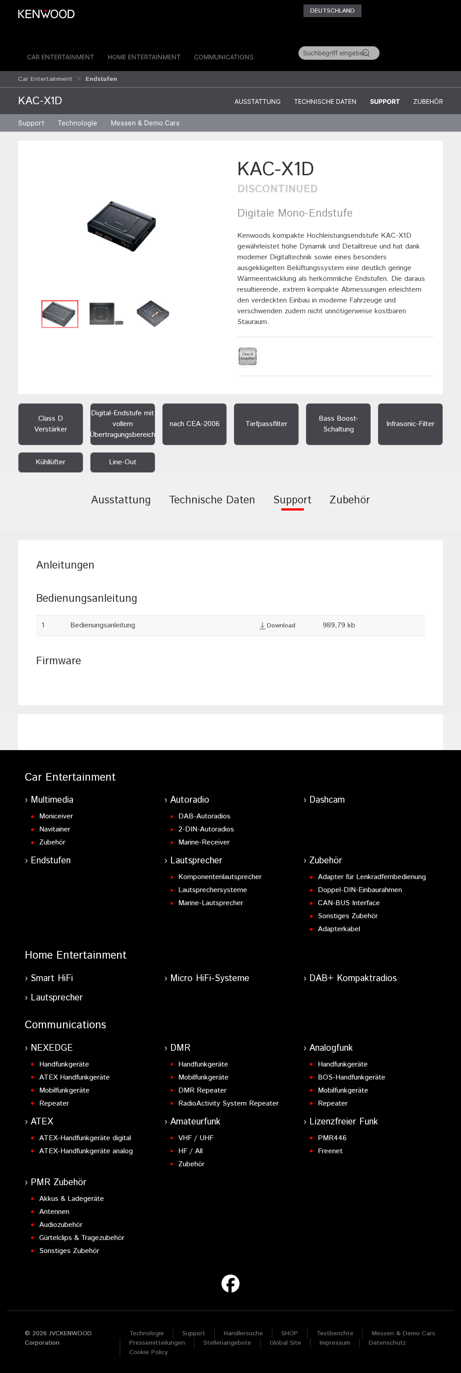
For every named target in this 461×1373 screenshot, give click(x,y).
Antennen (54, 1212)
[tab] (120, 506)
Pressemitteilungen (157, 1342)
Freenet (330, 1151)
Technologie (146, 1333)
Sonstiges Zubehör (348, 916)
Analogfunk (331, 1048)
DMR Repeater (202, 1090)
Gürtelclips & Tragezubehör (81, 1238)
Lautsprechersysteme (212, 890)
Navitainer (54, 829)
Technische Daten (325, 101)
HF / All (190, 1151)
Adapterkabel (339, 929)
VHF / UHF (195, 1138)
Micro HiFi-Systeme (209, 978)
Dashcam (327, 800)
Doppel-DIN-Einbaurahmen (360, 890)
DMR (180, 1048)
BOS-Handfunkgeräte (351, 1077)
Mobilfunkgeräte (64, 1090)
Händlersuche (243, 1333)
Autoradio (189, 800)
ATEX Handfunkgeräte (74, 1077)
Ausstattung (257, 101)
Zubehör (428, 101)
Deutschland (332, 10)
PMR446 (332, 1138)
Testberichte (334, 1333)
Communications (223, 57)
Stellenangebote (227, 1342)
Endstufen (51, 860)
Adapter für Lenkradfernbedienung (372, 877)
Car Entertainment (60, 57)
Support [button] (31, 123)
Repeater (54, 1103)
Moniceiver (56, 816)
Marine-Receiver (204, 842)
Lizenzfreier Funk (343, 1122)
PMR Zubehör (58, 1182)
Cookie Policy (148, 1352)
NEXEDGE (52, 1048)
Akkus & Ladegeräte (71, 1199)
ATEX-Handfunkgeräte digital (85, 1138)
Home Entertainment (144, 57)
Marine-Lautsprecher (210, 903)
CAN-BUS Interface (349, 903)
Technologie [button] (77, 123)
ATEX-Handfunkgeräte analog (86, 1151)
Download (281, 625)
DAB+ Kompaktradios (353, 978)
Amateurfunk (195, 1122)
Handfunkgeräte (64, 1064)
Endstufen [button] (101, 79)
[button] (125, 226)
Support (385, 101)
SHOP (289, 1333)
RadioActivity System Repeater (228, 1103)
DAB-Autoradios (204, 816)
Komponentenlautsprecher (220, 877)
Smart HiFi (52, 978)
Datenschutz (387, 1342)
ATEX (42, 1122)
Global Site (285, 1342)
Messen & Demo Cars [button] (145, 123)
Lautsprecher (196, 860)
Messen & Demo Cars (403, 1333)
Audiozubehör (60, 1225)
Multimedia (52, 800)
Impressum (335, 1342)
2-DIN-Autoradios (206, 829)
